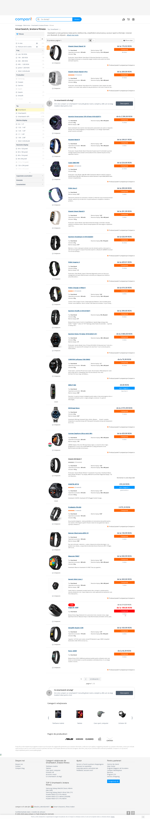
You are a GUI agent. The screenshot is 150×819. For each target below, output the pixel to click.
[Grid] (93, 40)
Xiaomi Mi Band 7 (75, 459)
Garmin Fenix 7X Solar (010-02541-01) (82, 334)
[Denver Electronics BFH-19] (57, 539)
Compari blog (19, 768)
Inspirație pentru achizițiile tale (87, 768)
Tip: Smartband (53, 29)
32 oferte (124, 243)
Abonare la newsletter (84, 766)
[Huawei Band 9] (57, 146)
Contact (18, 766)
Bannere (110, 772)
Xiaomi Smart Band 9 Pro (77, 72)
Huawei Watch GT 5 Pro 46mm (56, 798)
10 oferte (124, 268)
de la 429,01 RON (124, 262)
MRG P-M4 (72, 385)
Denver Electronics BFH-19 (78, 533)
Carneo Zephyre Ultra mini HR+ (80, 433)
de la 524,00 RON (124, 162)
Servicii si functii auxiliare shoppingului (90, 764)
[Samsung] (79, 739)
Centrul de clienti (113, 764)
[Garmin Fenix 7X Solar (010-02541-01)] (57, 340)
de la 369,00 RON (124, 579)
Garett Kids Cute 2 (75, 579)
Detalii (56, 401)
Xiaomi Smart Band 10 (76, 46)
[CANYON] (110, 739)
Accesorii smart (51, 774)
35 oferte (124, 365)
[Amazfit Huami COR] (57, 634)
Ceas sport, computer (101, 723)
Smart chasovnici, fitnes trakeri (64, 807)
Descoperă (124, 103)
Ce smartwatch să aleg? (63, 100)
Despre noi (19, 764)
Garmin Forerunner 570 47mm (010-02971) (84, 116)
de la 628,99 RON (124, 237)
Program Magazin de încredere (117, 768)
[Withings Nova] (57, 414)
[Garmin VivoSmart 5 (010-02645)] (57, 243)
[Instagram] (133, 812)
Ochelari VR (122, 723)
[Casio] (90, 739)
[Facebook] (128, 812)
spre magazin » (124, 388)
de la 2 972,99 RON (124, 408)
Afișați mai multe (72, 35)
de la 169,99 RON (124, 628)
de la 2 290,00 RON (124, 116)
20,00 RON (124, 385)
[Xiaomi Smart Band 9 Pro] (57, 78)
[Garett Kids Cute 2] (57, 585)
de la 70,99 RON (124, 359)
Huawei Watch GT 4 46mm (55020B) (58, 796)
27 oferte (124, 77)
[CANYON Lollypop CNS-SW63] (57, 366)
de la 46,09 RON (124, 651)
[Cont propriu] (133, 19)
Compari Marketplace (114, 770)
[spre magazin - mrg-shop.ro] (57, 391)
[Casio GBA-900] (57, 169)
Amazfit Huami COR (75, 628)
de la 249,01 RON (124, 139)
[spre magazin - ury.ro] (57, 513)
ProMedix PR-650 (74, 507)
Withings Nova (73, 408)
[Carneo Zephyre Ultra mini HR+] (57, 440)
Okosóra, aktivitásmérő (41, 807)
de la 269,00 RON (124, 71)
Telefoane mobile (58, 723)
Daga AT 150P (73, 607)
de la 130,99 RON (124, 533)
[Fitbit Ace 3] (57, 194)
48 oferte (124, 52)
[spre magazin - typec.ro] (57, 465)
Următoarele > (95, 679)
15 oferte (124, 122)
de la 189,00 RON (124, 607)
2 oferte (124, 145)
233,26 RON (124, 484)
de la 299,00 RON (124, 188)
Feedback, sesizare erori (85, 770)
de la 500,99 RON (124, 556)
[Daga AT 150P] (57, 611)
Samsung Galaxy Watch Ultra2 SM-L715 (59, 792)
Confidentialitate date (22, 812)
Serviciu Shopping (113, 776)
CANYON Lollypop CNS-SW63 (79, 359)
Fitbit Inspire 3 (74, 262)
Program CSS (111, 774)
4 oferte (124, 439)
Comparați (124, 49)
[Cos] (128, 19)
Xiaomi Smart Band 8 (76, 211)
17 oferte (124, 414)
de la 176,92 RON (124, 46)
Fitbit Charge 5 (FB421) (77, 288)
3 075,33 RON (124, 507)
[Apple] (100, 739)
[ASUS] (69, 739)
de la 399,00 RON (124, 311)
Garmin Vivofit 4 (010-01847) (79, 311)
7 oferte (124, 585)
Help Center (111, 766)
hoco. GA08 (72, 651)
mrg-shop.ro (124, 391)
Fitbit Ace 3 (72, 188)
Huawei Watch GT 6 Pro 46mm (56, 794)
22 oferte (124, 168)
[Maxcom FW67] (57, 562)
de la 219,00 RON (124, 604)
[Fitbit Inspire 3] (57, 268)
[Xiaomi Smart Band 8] (57, 217)
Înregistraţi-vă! (113, 781)
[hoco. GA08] (57, 657)
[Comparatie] (124, 19)
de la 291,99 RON (124, 211)
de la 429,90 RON (124, 433)
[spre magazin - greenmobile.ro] (57, 490)
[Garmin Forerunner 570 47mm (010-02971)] (57, 123)
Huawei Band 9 (74, 140)
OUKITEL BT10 (73, 484)
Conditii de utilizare (38, 812)
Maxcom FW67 (73, 556)
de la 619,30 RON (124, 288)
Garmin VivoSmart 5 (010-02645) (80, 237)
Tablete (79, 723)
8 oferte (124, 317)
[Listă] (90, 40)
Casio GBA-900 (73, 163)
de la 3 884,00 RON (124, 334)
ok (42, 39)
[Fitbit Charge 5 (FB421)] (57, 294)
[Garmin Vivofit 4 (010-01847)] (57, 317)
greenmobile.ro (124, 490)
